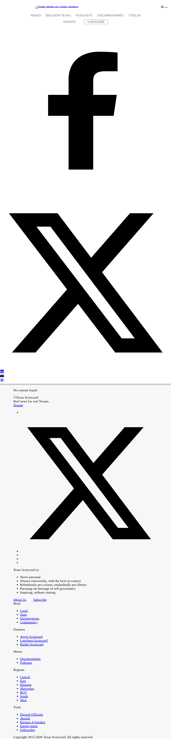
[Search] (164, 6)
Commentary (29, 622)
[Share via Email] (85, 376)
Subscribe (96, 21)
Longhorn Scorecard (34, 640)
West (23, 700)
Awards (25, 718)
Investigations (29, 618)
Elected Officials (31, 714)
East (23, 681)
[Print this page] (85, 380)
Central (25, 677)
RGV (23, 692)
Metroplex (27, 688)
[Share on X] (85, 283)
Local (24, 610)
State (23, 614)
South (24, 696)
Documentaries (110, 15)
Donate (69, 21)
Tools (134, 15)
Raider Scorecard (31, 644)
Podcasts (84, 15)
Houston (25, 684)
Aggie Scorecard (31, 636)
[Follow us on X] (89, 551)
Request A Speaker (32, 722)
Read (35, 15)
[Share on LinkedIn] (85, 371)
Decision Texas (58, 15)
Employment (29, 726)
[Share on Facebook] (85, 111)
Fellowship (27, 730)
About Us (19, 599)
